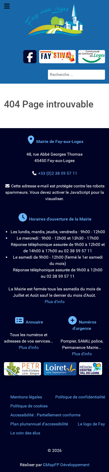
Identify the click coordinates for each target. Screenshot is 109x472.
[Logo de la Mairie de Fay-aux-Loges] (54, 20)
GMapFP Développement (66, 464)
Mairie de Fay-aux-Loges (59, 141)
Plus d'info (55, 301)
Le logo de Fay (91, 423)
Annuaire (34, 322)
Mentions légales (26, 396)
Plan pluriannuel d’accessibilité (39, 423)
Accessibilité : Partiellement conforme (45, 414)
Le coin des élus (25, 432)
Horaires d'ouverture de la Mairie (60, 219)
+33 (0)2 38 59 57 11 (57, 173)
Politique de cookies (29, 405)
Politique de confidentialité (80, 396)
